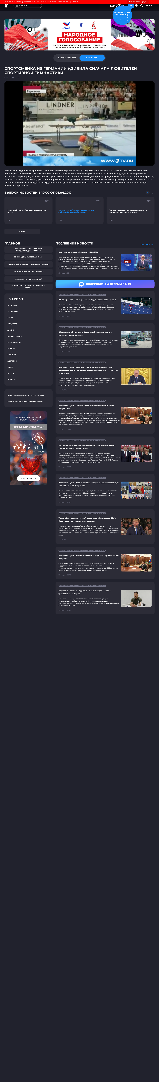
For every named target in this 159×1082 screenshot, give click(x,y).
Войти (149, 5)
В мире (22, 231)
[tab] (67, 58)
